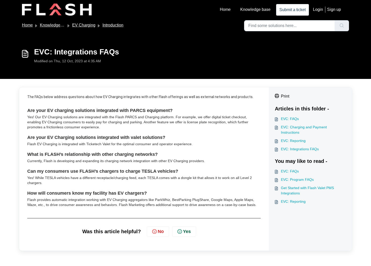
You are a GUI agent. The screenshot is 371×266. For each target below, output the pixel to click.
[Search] (342, 25)
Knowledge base (255, 9)
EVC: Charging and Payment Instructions (304, 129)
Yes (187, 231)
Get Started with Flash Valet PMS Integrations (307, 190)
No (161, 231)
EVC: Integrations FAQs (300, 149)
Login (318, 9)
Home (225, 9)
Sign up (334, 9)
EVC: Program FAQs (297, 180)
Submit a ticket (292, 10)
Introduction (112, 25)
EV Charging (83, 25)
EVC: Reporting (293, 141)
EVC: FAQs (290, 119)
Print (285, 96)
